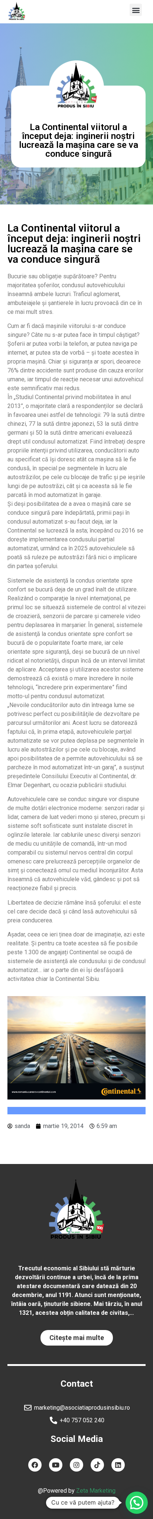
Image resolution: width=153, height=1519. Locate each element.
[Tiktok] (97, 1465)
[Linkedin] (118, 1465)
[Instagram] (76, 1465)
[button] (136, 10)
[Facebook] (35, 1465)
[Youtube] (55, 1465)
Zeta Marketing (95, 1490)
